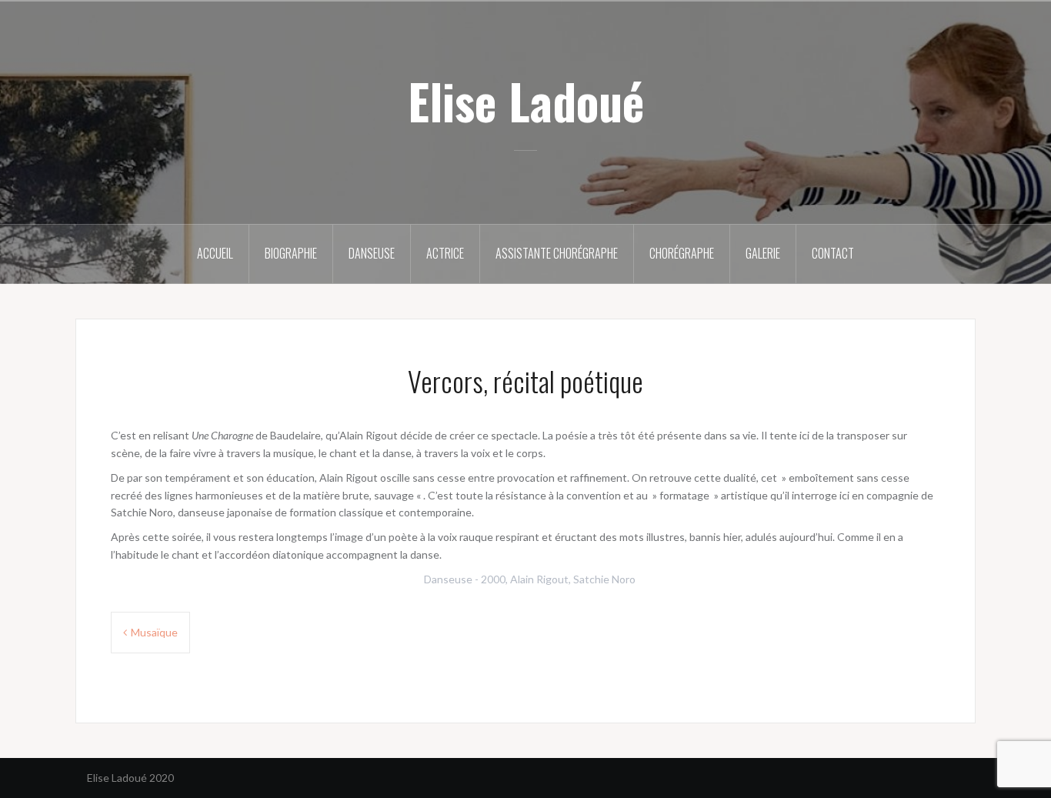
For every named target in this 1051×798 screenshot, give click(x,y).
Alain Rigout (539, 579)
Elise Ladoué (526, 100)
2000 (493, 579)
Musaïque (154, 632)
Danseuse (372, 253)
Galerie (763, 253)
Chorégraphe (681, 253)
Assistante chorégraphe (556, 253)
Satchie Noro (604, 579)
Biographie (291, 253)
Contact (833, 253)
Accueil (215, 253)
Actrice (445, 253)
